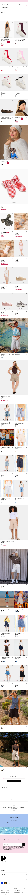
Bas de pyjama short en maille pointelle (19, 258)
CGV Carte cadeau (5, 890)
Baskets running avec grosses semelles (19, 311)
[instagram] (8, 823)
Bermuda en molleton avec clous (7, 541)
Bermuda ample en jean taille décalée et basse (10, 354)
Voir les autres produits (14, 781)
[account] (23, 4)
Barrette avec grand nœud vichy (7, 205)
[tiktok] (12, 823)
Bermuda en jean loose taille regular (5, 499)
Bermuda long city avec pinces (20, 683)
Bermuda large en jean (5, 609)
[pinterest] (20, 823)
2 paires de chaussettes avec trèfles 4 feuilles (20, 67)
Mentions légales (4, 893)
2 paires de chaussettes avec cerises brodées (20, 40)
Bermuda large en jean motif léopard (5, 658)
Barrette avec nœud (5, 230)
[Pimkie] (8, 4)
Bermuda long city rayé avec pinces (8, 725)
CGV (2, 888)
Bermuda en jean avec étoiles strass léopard (19, 423)
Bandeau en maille (19, 117)
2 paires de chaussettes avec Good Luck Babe (5, 67)
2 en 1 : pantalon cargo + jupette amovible (6, 40)
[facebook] (16, 823)
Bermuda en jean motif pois (19, 499)
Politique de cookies (5, 892)
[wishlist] (20, 4)
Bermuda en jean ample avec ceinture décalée (6, 423)
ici (12, 849)
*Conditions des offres (18, 892)
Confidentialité (17, 890)
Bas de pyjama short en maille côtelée (19, 231)
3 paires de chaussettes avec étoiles (20, 93)
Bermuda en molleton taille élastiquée (8, 584)
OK (23, 844)
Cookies (15, 893)
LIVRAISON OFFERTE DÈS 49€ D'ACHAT (14, 1)
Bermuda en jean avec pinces (5, 448)
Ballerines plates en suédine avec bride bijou (6, 118)
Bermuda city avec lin (5, 396)
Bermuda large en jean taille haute (19, 658)
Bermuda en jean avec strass (5, 473)
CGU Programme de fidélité (19, 888)
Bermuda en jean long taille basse (19, 473)
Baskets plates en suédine (20, 285)
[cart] (12, 40)
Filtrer (23, 17)
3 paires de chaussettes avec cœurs (5, 93)
